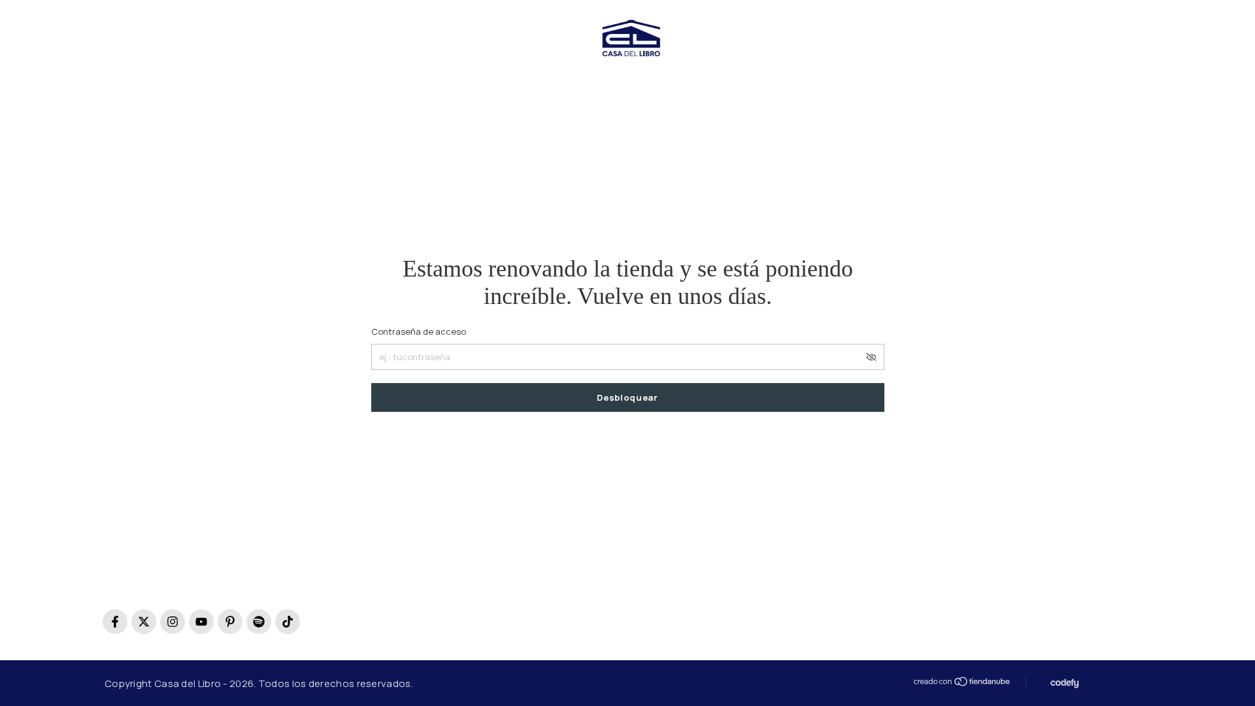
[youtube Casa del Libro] (201, 621)
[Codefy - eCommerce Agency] (1063, 683)
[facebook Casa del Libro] (115, 621)
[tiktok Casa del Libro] (287, 621)
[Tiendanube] (960, 681)
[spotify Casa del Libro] (258, 621)
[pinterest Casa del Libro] (230, 621)
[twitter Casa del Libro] (143, 621)
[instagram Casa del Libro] (172, 621)
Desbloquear (627, 397)
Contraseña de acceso (418, 331)
